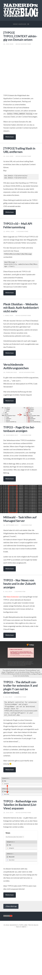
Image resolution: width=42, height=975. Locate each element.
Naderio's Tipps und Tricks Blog (24, 925)
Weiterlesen (9, 137)
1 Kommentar (25, 435)
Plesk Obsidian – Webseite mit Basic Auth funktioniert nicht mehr (21, 307)
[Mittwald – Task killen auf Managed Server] (21, 499)
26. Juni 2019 (8, 812)
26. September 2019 (10, 525)
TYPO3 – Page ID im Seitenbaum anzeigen (19, 429)
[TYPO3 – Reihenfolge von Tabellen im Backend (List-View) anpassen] (21, 786)
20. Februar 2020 (10, 372)
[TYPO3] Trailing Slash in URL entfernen (19, 150)
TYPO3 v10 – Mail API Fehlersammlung (17, 225)
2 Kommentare (20, 697)
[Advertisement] (21, 68)
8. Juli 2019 (7, 591)
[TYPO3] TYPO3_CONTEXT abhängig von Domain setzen (20, 36)
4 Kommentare (22, 231)
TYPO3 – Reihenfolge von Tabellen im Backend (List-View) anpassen (20, 804)
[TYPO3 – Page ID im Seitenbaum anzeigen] (21, 415)
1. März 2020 (8, 315)
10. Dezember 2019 (10, 435)
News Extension (12, 597)
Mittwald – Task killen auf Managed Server (20, 519)
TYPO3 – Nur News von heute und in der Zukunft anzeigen (19, 583)
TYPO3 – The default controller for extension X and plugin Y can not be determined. (20, 687)
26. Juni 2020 (8, 44)
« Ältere (11, 906)
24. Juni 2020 (8, 156)
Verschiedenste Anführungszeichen (16, 366)
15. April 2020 (8, 231)
